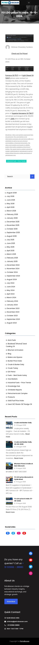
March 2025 (11, 254)
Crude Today (13, 368)
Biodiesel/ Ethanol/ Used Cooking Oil (16, 345)
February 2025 (12, 258)
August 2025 (12, 236)
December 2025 (13, 222)
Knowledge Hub (14, 386)
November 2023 (13, 312)
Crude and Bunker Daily (23, 423)
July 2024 (10, 283)
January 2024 (12, 305)
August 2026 (12, 193)
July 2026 (10, 196)
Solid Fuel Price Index (16, 401)
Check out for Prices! (19, 53)
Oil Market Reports (15, 390)
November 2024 (13, 268)
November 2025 (13, 225)
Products (11, 397)
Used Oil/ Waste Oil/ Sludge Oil (20, 404)
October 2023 (12, 315)
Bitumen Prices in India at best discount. (23, 465)
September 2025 (13, 232)
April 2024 (11, 294)
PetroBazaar (24, 641)
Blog (9, 354)
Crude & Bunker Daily (16, 364)
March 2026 (11, 211)
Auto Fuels (12, 340)
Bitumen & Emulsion (15, 350)
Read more (18, 458)
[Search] (32, 176)
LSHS (12, 119)
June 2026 (11, 200)
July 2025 (10, 240)
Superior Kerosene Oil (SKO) (22, 113)
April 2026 (10, 207)
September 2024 (13, 276)
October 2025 (12, 229)
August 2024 (12, 279)
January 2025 (12, 261)
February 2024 (12, 301)
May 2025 (10, 247)
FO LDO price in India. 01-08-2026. (23, 500)
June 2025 (11, 243)
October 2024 (12, 272)
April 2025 (10, 250)
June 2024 (11, 287)
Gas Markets (13, 379)
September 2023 (13, 319)
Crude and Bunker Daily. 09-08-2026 (23, 443)
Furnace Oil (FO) (11, 75)
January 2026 (12, 218)
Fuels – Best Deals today (17, 375)
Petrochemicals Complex (17, 393)
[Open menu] (28, 2)
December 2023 (13, 308)
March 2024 (11, 297)
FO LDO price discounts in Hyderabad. (23, 478)
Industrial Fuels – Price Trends (16, 161)
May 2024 (11, 290)
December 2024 (13, 265)
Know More (11, 601)
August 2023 (12, 323)
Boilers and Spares (15, 357)
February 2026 (12, 214)
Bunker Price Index (15, 361)
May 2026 (10, 203)
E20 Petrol (11, 372)
